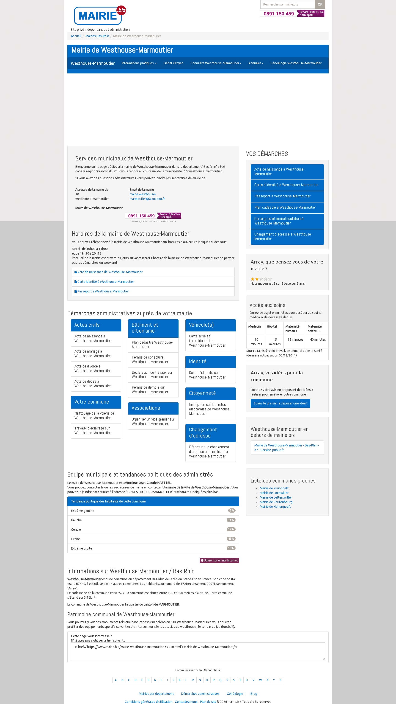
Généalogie (235, 694)
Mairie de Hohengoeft (275, 506)
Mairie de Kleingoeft (274, 488)
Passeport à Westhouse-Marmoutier (103, 291)
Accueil (76, 36)
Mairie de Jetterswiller (276, 497)
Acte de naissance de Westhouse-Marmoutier (110, 272)
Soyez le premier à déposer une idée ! (280, 403)
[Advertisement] (198, 110)
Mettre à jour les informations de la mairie (153, 221)
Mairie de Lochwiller (274, 493)
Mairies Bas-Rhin (97, 36)
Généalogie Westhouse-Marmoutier (296, 63)
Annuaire (254, 63)
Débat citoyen (174, 63)
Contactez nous (186, 702)
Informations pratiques (138, 63)
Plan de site (208, 702)
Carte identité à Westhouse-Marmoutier (105, 281)
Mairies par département (156, 694)
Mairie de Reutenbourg (276, 502)
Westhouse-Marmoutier (93, 63)
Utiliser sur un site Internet (220, 560)
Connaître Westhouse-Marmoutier (214, 63)
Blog (253, 694)
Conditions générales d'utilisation (148, 702)
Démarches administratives (200, 694)
